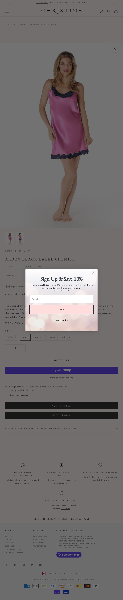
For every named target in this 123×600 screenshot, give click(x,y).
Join (61, 309)
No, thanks (62, 320)
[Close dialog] (93, 273)
